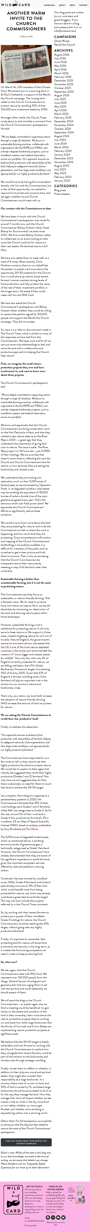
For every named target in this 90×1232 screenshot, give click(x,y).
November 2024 (63, 125)
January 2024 (62, 154)
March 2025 (61, 114)
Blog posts (60, 190)
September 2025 (64, 92)
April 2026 (60, 69)
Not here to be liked (59, 1223)
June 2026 (60, 62)
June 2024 (60, 143)
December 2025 (63, 80)
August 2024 (61, 136)
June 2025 (60, 103)
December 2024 (63, 121)
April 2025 (60, 110)
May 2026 (60, 66)
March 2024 (61, 147)
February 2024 (63, 151)
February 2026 (62, 77)
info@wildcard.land (36, 1220)
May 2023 (60, 173)
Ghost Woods (61, 41)
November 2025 (63, 84)
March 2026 (61, 73)
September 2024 (64, 132)
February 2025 (62, 117)
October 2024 (62, 129)
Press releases (62, 194)
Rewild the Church (64, 44)
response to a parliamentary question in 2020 (25, 797)
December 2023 (63, 158)
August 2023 (61, 166)
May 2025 (60, 106)
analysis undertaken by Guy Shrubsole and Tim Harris (26, 827)
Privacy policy (30, 1225)
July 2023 (60, 169)
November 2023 (63, 162)
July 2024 (60, 140)
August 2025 (61, 95)
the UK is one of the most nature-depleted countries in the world (25, 649)
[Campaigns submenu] (55, 5)
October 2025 (62, 88)
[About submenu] (66, 5)
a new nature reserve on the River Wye (24, 438)
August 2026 (61, 55)
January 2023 (62, 180)
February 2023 (62, 177)
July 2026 (60, 58)
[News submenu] (75, 5)
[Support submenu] (88, 5)
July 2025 (60, 99)
